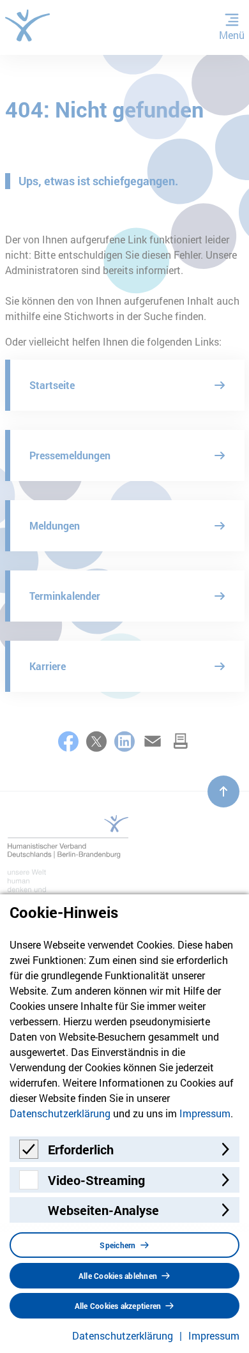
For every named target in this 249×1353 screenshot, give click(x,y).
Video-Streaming (96, 1180)
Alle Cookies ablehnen (118, 1276)
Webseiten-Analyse (103, 1210)
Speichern (117, 1245)
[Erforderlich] (28, 1154)
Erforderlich (81, 1149)
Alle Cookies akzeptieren (118, 1306)
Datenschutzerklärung (60, 1113)
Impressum (204, 1113)
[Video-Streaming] (28, 1185)
